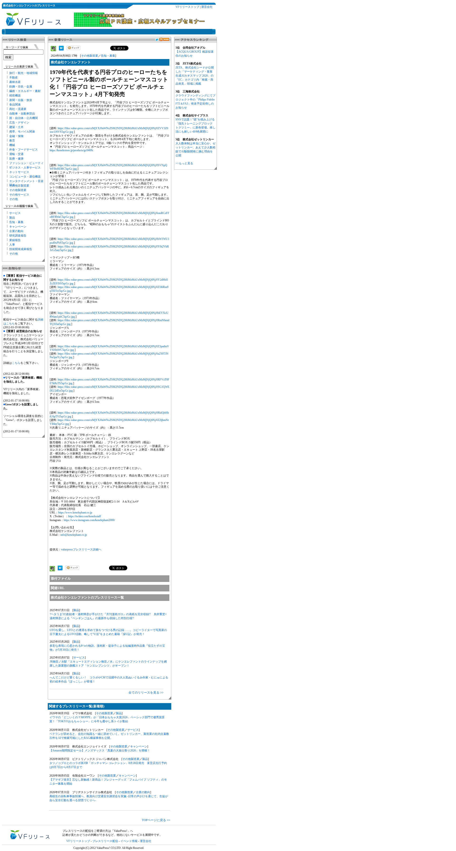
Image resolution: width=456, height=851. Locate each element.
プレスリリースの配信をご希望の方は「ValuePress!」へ (97, 831)
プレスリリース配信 (105, 841)
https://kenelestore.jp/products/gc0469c (71, 150)
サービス (15, 213)
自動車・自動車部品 (22, 113)
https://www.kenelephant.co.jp (75, 512)
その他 (13, 199)
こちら (16, 363)
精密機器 (15, 95)
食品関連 (15, 104)
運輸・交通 (16, 154)
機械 (12, 145)
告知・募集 (16, 222)
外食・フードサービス (23, 149)
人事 (12, 244)
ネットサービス (19, 172)
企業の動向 (16, 231)
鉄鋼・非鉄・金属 (20, 86)
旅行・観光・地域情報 (23, 73)
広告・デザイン (19, 122)
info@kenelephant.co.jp (73, 534)
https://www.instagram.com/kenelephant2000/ (89, 520)
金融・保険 (16, 136)
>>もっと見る (184, 163)
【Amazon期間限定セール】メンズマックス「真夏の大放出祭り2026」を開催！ (99, 750)
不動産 (13, 77)
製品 (12, 217)
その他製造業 (17, 190)
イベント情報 (129, 841)
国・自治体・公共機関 (23, 118)
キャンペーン (17, 226)
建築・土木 (16, 127)
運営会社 (207, 7)
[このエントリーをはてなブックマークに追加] (61, 49)
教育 (12, 140)
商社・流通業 (17, 109)
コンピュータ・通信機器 (25, 176)
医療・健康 (16, 158)
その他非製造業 (19, 185)
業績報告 (15, 240)
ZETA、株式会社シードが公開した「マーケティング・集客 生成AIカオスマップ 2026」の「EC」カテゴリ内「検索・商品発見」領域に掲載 (195, 75)
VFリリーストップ (187, 7)
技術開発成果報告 (20, 249)
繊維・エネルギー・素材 (25, 91)
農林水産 (15, 82)
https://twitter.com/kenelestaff (84, 516)
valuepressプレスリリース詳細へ (81, 549)
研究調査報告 (17, 235)
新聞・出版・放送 (20, 100)
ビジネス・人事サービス (25, 167)
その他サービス (19, 194)
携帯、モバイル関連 (22, 131)
